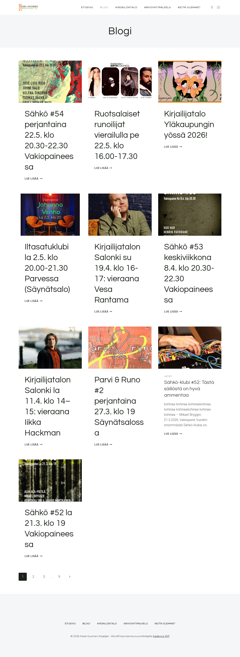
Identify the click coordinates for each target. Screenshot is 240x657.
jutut (168, 376)
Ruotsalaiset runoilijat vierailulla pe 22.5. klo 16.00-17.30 (117, 135)
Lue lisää (33, 178)
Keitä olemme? (189, 7)
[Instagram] (218, 7)
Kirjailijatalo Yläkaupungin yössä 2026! (189, 125)
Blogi (104, 7)
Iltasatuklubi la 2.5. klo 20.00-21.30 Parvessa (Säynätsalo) (47, 268)
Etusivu (87, 7)
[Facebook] (212, 7)
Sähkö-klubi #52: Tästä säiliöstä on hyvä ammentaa (189, 389)
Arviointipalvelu (157, 7)
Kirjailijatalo (126, 7)
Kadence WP (161, 636)
